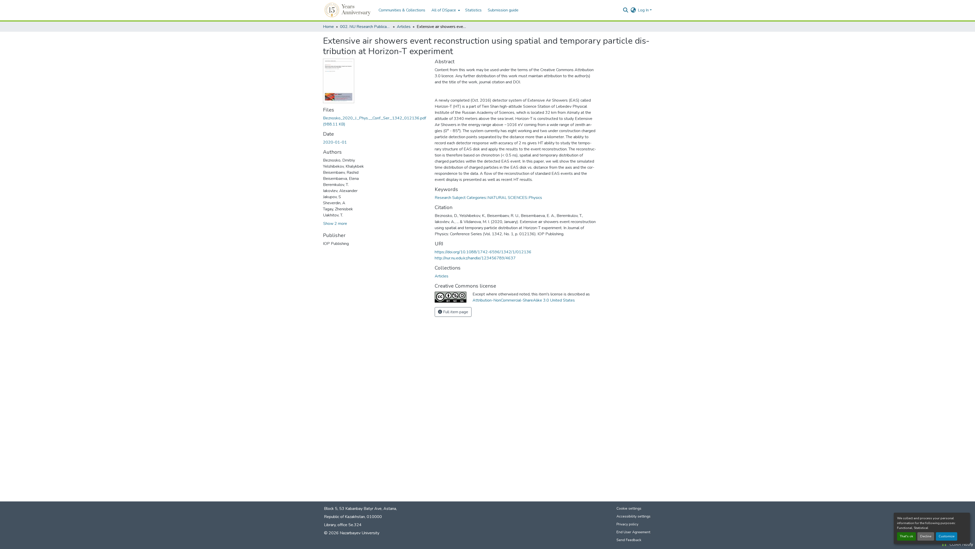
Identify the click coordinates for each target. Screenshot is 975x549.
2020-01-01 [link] (335, 142)
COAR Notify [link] (961, 544)
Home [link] (328, 26)
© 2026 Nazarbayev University (351, 533)
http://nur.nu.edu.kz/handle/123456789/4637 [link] (475, 258)
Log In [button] (644, 10)
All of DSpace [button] (443, 10)
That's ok (906, 536)
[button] (348, 10)
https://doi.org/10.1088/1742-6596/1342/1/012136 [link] (483, 252)
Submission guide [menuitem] (503, 10)
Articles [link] (404, 26)
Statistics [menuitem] (473, 10)
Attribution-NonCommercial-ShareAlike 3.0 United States (524, 300)
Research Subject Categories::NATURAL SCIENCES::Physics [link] (488, 197)
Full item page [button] (455, 312)
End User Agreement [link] (633, 532)
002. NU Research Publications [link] (365, 26)
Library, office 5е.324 (343, 525)
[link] (376, 121)
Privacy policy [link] (627, 524)
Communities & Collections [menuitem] (402, 10)
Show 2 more (335, 223)
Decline (925, 536)
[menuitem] (445, 10)
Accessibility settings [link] (633, 516)
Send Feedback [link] (628, 540)
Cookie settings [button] (628, 508)
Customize (946, 536)
